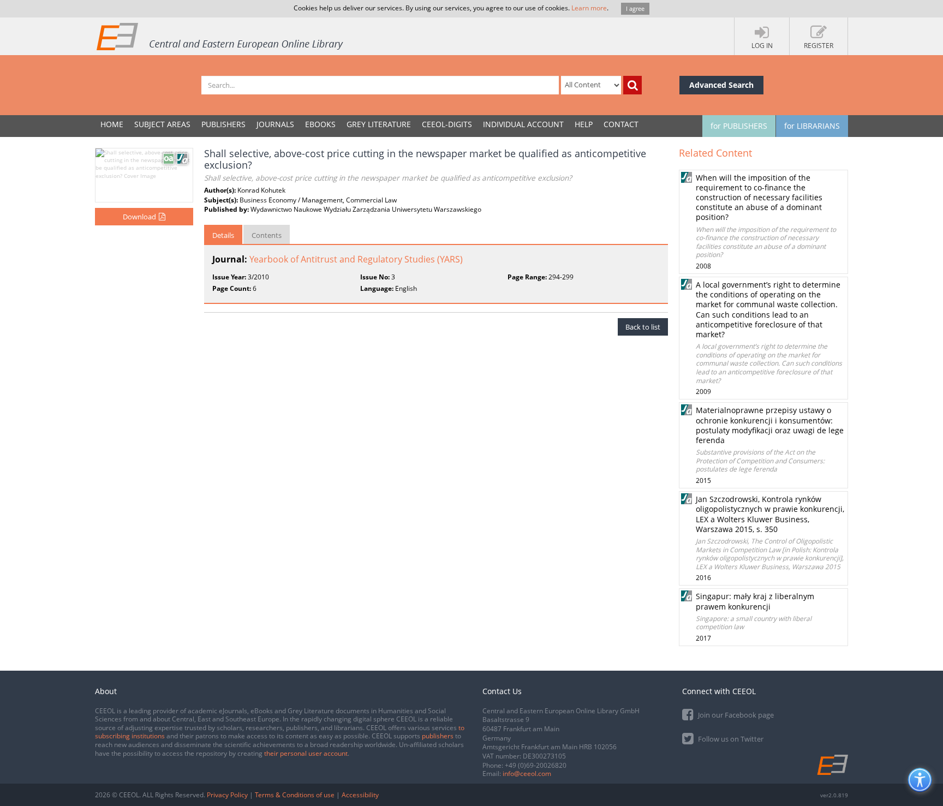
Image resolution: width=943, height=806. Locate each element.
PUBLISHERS (223, 124)
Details (223, 235)
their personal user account (306, 753)
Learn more (589, 8)
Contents (267, 235)
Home (111, 124)
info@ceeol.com (527, 773)
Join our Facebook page (735, 715)
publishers (437, 736)
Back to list (642, 327)
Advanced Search (721, 85)
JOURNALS (275, 124)
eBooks (320, 124)
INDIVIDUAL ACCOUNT (523, 124)
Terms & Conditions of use (295, 794)
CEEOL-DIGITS (447, 124)
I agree (635, 8)
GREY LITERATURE (379, 124)
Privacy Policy (227, 794)
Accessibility (360, 794)
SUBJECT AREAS (162, 124)
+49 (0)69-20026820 (535, 765)
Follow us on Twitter (729, 739)
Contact (621, 124)
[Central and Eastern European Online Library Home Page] (220, 36)
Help (584, 124)
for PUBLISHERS (739, 126)
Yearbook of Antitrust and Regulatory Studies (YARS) (356, 259)
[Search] (632, 85)
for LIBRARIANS (812, 126)
